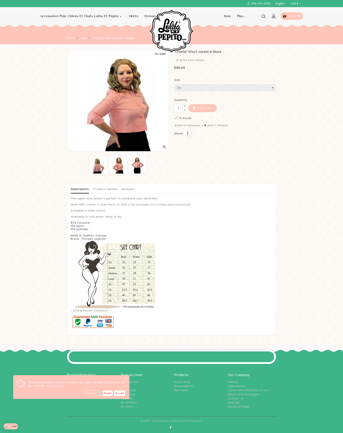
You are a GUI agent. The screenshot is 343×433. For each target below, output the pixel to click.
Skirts (133, 16)
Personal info (130, 382)
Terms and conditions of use (248, 390)
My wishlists (129, 402)
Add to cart (202, 108)
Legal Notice (236, 386)
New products (183, 386)
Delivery (233, 382)
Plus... (241, 16)
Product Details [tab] (105, 189)
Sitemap (234, 402)
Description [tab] (80, 189)
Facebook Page (238, 406)
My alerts (127, 406)
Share (187, 133)
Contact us (236, 398)
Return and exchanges (244, 394)
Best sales (181, 390)
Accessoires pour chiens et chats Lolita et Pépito (81, 16)
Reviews (127, 189)
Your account (131, 375)
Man (227, 16)
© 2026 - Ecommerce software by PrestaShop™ (171, 420)
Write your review (190, 60)
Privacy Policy (55, 385)
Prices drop (182, 382)
